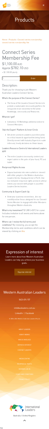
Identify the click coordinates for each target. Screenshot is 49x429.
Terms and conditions (24, 374)
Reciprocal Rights (24, 364)
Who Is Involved (24, 340)
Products (12, 39)
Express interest (24, 270)
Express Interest (24, 345)
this (23, 231)
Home (4, 39)
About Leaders (24, 329)
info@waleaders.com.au (24, 308)
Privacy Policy (24, 379)
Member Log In (24, 369)
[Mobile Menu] (43, 5)
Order (33, 78)
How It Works (24, 335)
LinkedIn (19, 313)
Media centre (24, 359)
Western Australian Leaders (24, 292)
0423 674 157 (24, 299)
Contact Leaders (24, 350)
